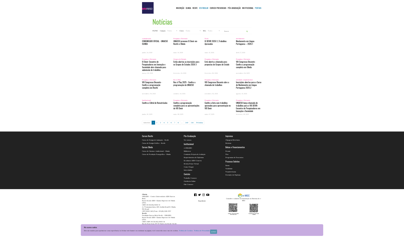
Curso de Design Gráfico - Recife (153, 143)
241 (192, 123)
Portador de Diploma (232, 175)
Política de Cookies (186, 231)
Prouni (227, 151)
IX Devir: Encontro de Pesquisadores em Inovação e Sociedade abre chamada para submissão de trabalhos (154, 65)
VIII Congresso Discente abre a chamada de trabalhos (217, 84)
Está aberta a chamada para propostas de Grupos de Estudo (217, 63)
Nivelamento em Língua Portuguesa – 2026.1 (245, 42)
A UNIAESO (188, 148)
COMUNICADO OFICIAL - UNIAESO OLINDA (155, 42)
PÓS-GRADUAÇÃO (234, 7)
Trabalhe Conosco (190, 178)
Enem (227, 165)
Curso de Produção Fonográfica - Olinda (156, 154)
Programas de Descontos (234, 157)
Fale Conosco (188, 184)
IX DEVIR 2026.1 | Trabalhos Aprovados (216, 42)
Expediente (202, 201)
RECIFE (195, 7)
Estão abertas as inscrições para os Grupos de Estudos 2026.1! (186, 63)
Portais (258, 7)
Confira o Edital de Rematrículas (154, 102)
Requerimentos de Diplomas (194, 157)
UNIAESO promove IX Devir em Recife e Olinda (185, 42)
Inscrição (180, 7)
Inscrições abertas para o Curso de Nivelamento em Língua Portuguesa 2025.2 (248, 85)
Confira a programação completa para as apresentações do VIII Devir (186, 105)
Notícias (228, 143)
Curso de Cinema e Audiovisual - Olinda (156, 151)
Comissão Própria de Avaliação (194, 154)
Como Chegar (189, 167)
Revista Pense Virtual (191, 164)
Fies (226, 154)
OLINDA (188, 7)
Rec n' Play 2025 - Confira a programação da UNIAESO (184, 84)
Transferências (230, 172)
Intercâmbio (188, 170)
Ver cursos (187, 140)
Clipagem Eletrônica (232, 140)
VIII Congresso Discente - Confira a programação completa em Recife (152, 85)
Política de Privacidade (202, 231)
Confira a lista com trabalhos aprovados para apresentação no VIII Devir (218, 105)
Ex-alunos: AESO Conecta (193, 161)
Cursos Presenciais (218, 7)
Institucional (247, 7)
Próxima (199, 123)
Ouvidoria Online (190, 181)
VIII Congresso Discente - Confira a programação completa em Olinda (246, 64)
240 (186, 123)
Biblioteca (187, 151)
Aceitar (213, 232)
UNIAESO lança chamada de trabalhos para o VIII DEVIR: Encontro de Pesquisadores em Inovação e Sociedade (248, 107)
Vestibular (203, 7)
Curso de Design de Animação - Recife (155, 140)
